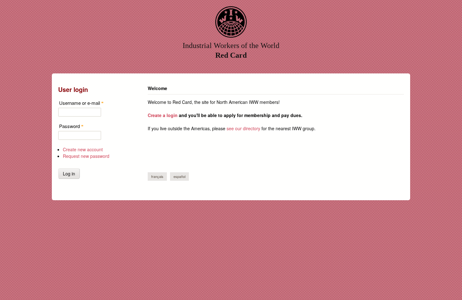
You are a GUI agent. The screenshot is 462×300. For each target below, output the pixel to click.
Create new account (83, 149)
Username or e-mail (81, 102)
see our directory (243, 128)
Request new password (86, 156)
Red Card (231, 55)
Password (71, 126)
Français (157, 176)
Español (179, 176)
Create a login (163, 115)
